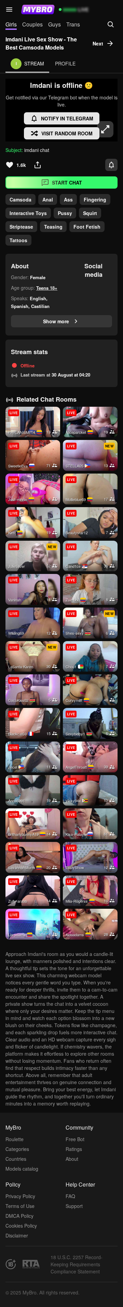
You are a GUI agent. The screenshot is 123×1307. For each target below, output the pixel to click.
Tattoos (18, 240)
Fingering (95, 199)
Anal (47, 199)
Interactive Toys (28, 213)
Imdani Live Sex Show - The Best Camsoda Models (41, 43)
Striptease (21, 226)
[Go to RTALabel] (31, 1264)
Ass (68, 199)
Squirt (90, 213)
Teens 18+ (46, 288)
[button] (9, 9)
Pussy (65, 213)
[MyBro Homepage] (38, 9)
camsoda (20, 199)
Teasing (53, 226)
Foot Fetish (86, 226)
